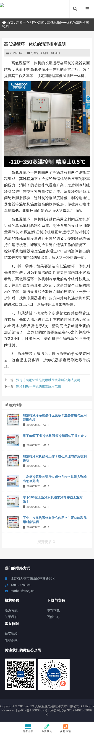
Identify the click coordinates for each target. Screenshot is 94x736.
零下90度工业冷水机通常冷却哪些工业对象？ (55, 436)
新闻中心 (22, 22)
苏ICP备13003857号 (32, 710)
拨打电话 (65, 731)
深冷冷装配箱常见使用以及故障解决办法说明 (48, 380)
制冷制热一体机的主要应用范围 (38, 386)
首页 (10, 22)
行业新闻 (38, 22)
